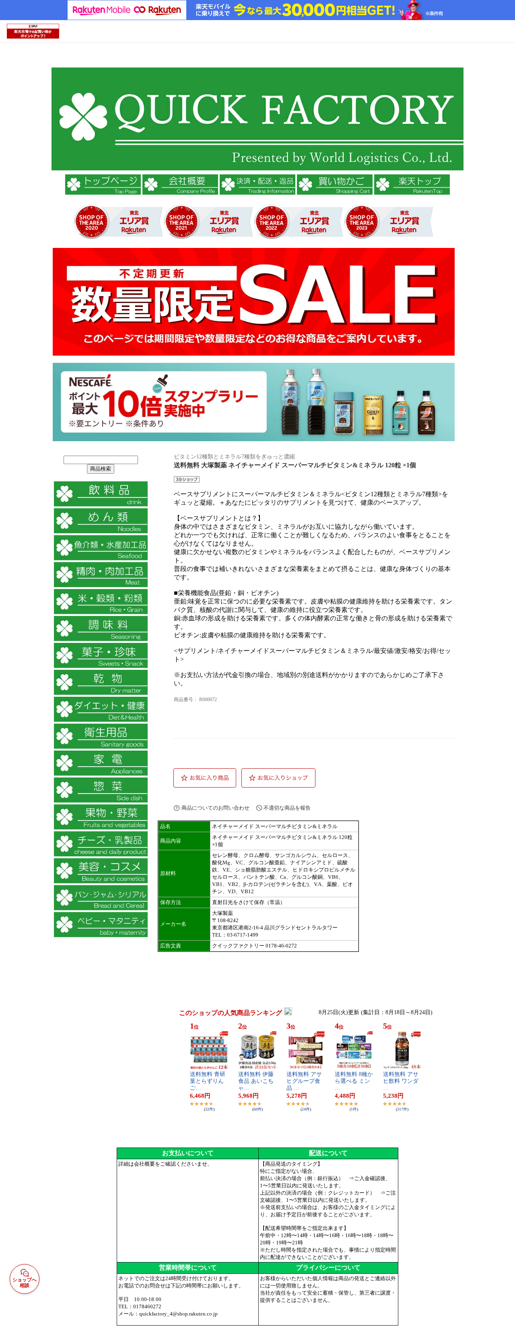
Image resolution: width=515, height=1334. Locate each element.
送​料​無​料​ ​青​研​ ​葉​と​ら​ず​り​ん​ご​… (208, 1081)
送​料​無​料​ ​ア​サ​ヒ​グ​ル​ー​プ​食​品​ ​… (304, 1081)
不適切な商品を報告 (287, 808)
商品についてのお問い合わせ (215, 808)
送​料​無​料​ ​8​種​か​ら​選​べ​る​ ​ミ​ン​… (354, 1081)
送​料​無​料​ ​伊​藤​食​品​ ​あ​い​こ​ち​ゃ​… (256, 1081)
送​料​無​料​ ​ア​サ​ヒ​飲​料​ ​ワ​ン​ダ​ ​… (401, 1081)
